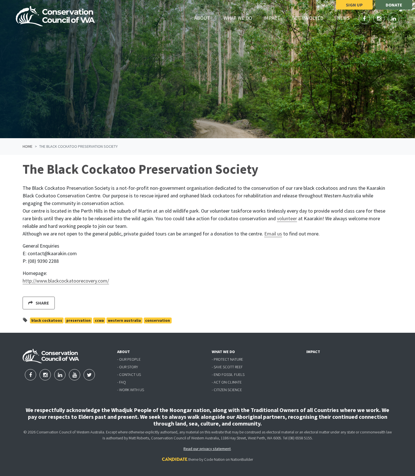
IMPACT (313, 351)
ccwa (99, 320)
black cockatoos (46, 320)
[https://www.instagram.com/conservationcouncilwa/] (379, 18)
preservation (78, 320)
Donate (394, 5)
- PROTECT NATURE (227, 359)
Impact (271, 18)
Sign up (354, 5)
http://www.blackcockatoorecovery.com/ (66, 280)
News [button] (346, 17)
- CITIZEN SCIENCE (227, 389)
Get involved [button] (310, 17)
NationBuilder (242, 459)
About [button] (205, 17)
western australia (124, 320)
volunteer (287, 218)
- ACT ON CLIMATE (227, 382)
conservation (157, 320)
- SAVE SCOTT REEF (227, 366)
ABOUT (123, 351)
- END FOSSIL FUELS (228, 374)
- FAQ (121, 382)
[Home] (55, 16)
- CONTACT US (129, 374)
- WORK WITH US (130, 389)
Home (27, 146)
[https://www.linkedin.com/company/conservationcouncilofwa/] (393, 18)
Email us (273, 233)
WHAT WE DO (223, 351)
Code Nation (214, 459)
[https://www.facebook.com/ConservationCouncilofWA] (365, 18)
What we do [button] (241, 17)
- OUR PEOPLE (129, 359)
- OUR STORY (127, 366)
